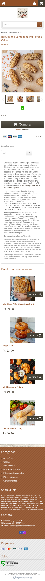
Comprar (25, 124)
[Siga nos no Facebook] (20, 533)
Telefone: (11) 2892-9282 (13, 521)
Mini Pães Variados (12, 469)
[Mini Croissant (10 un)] (22, 377)
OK (29, 152)
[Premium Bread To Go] (22, 13)
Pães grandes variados (13, 473)
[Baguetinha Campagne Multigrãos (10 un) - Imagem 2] (19, 99)
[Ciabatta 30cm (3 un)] (22, 418)
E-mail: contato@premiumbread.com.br (19, 526)
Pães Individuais (14, 32)
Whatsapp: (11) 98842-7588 (14, 523)
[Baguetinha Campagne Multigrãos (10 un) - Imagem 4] (39, 99)
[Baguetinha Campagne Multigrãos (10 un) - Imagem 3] (29, 99)
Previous (3, 99)
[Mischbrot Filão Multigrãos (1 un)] (22, 294)
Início (5, 32)
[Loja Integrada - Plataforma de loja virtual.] (22, 577)
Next (42, 98)
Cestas (6, 462)
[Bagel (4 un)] (22, 335)
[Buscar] (39, 24)
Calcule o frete (7, 146)
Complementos (10, 481)
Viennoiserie (9, 466)
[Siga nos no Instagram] (24, 533)
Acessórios (8, 458)
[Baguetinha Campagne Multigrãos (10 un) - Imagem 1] (9, 99)
